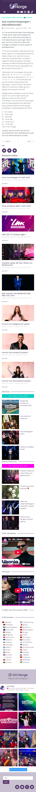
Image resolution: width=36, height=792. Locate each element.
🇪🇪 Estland (7, 640)
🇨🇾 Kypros (7, 657)
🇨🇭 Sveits (23, 650)
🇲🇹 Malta (24, 625)
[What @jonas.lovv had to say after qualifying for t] (9, 757)
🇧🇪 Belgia (7, 632)
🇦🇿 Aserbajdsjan (10, 627)
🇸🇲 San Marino (26, 642)
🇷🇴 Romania (25, 640)
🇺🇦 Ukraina (24, 662)
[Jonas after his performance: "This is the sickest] (9, 739)
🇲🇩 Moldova (25, 627)
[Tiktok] (32, 12)
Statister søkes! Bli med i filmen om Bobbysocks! (17, 264)
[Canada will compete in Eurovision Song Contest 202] (9, 720)
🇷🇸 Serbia (24, 645)
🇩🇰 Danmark (8, 637)
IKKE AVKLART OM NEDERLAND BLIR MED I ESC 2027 (16, 294)
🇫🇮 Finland (7, 642)
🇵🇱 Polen (23, 635)
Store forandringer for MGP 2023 (16, 177)
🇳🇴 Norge (24, 632)
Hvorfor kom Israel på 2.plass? (15, 352)
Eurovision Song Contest (12, 18)
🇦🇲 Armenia (8, 625)
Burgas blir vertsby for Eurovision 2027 (26, 403)
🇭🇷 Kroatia (7, 655)
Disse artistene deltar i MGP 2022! (16, 206)
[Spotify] (28, 12)
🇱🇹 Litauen (7, 662)
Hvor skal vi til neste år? (25, 417)
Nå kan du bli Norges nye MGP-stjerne (27, 519)
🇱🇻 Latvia (7, 660)
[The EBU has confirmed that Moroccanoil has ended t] (9, 702)
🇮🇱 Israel (6, 650)
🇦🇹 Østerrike (25, 660)
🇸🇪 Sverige (28, 18)
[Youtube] (21, 12)
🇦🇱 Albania (6, 622)
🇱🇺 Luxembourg (26, 622)
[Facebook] (18, 12)
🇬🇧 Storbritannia (27, 647)
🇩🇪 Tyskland (25, 657)
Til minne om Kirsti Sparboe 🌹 (27, 487)
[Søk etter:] (18, 778)
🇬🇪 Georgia (8, 645)
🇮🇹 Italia (6, 652)
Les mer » (5, 183)
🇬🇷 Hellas (7, 647)
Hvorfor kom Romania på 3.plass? (16, 381)
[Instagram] (25, 12)
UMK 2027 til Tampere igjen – (14, 234)
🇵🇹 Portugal (25, 637)
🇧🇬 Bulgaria (8, 635)
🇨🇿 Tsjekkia (24, 655)
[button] (4, 11)
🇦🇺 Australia (8, 630)
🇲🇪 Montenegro (26, 630)
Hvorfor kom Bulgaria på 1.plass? (16, 324)
